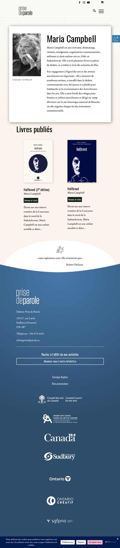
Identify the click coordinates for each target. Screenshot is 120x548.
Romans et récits (30, 200)
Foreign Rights (60, 376)
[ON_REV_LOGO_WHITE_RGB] (60, 478)
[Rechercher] (93, 10)
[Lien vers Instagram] (84, 2)
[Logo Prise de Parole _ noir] (29, 10)
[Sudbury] (60, 456)
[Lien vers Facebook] (79, 2)
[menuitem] (102, 2)
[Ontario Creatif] (60, 501)
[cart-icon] (102, 2)
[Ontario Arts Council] (60, 419)
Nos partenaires (60, 383)
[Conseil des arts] (60, 399)
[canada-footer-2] (60, 437)
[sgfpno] (60, 521)
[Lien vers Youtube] (88, 2)
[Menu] (100, 10)
